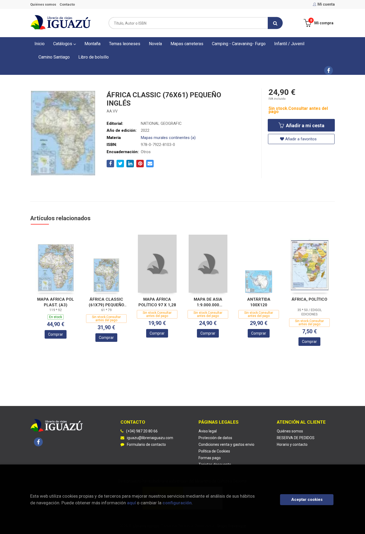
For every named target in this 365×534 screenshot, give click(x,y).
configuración (177, 502)
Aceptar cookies (307, 499)
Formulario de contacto (146, 444)
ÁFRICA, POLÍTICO (309, 299)
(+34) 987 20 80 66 (142, 431)
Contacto (67, 4)
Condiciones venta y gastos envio (226, 444)
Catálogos (63, 43)
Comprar (55, 334)
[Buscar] (275, 23)
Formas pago (210, 458)
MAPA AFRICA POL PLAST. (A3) (55, 302)
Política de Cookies (214, 451)
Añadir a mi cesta (304, 125)
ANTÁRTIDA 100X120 (258, 302)
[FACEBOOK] (328, 70)
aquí (131, 502)
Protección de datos (215, 438)
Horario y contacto (292, 444)
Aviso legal (208, 431)
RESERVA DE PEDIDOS (295, 438)
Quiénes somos (43, 4)
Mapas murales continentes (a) (168, 137)
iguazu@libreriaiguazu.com (150, 438)
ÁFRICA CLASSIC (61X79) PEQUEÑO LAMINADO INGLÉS (106, 302)
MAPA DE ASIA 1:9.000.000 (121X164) (208, 302)
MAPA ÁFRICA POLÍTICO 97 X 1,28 (157, 302)
